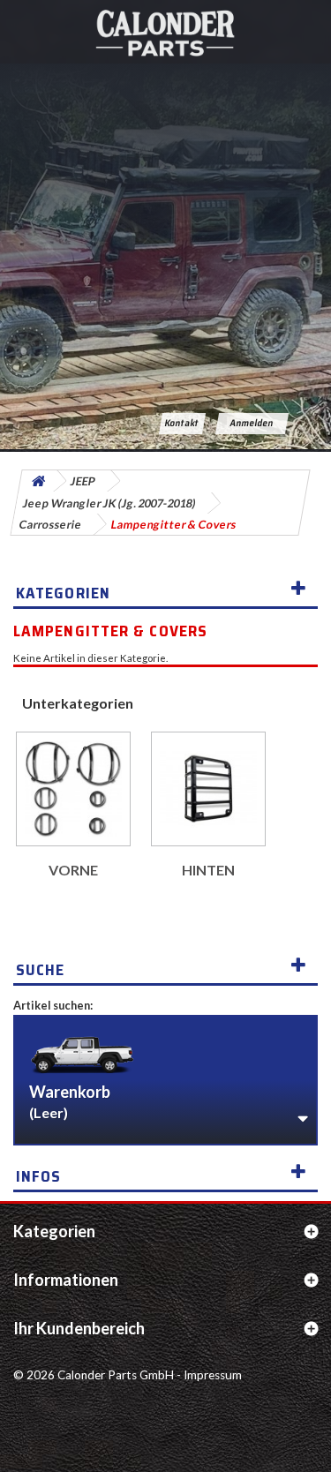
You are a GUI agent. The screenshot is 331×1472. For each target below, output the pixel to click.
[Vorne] (73, 789)
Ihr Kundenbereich (79, 1328)
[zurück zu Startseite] (37, 481)
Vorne (73, 869)
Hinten (208, 869)
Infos (39, 1176)
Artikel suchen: (53, 1005)
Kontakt (182, 423)
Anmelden (252, 423)
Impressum (213, 1375)
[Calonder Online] (165, 32)
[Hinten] (208, 789)
